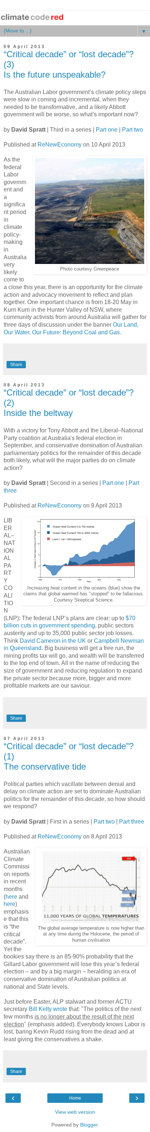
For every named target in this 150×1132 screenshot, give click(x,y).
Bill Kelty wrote (48, 1009)
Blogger (89, 1125)
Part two (132, 130)
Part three (131, 821)
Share (16, 364)
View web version (75, 1112)
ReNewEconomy (60, 144)
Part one (107, 130)
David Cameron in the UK (53, 641)
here (11, 897)
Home (75, 1098)
